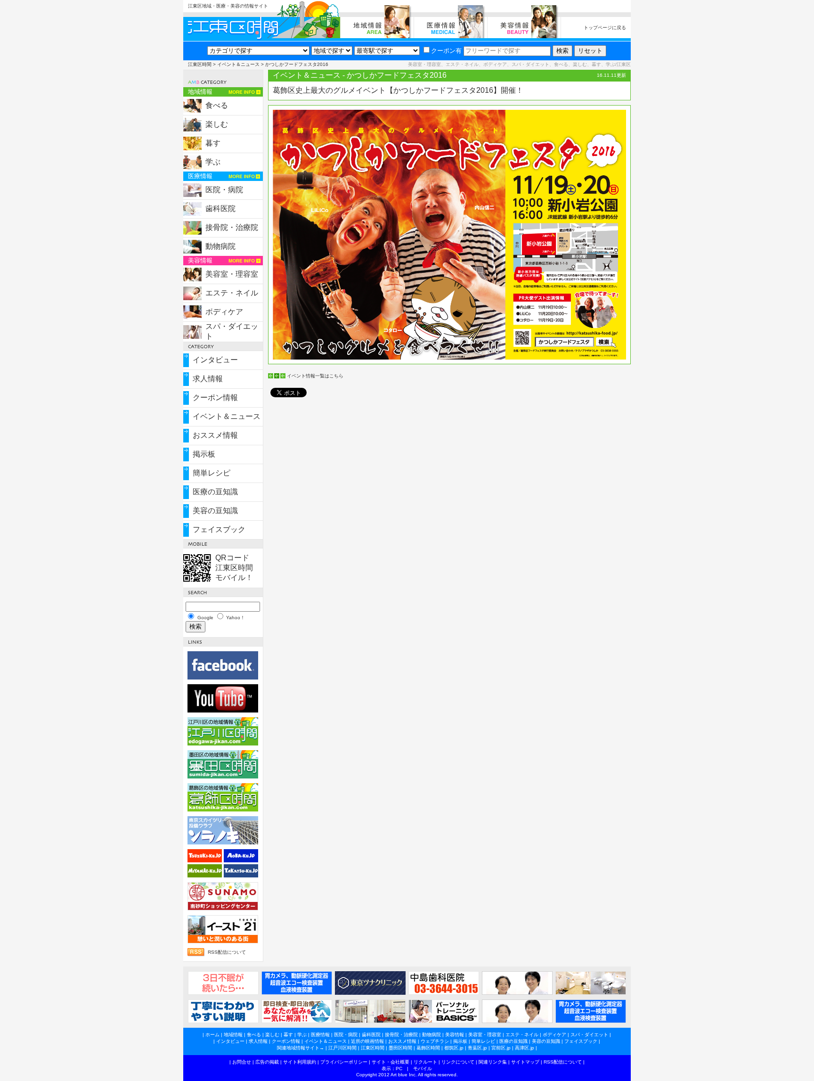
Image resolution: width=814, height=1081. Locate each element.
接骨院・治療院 (231, 227)
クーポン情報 (215, 397)
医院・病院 (224, 190)
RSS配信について (227, 952)
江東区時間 (200, 64)
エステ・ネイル (231, 293)
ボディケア (224, 312)
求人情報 (208, 379)
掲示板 (204, 454)
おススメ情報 (215, 435)
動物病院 (220, 246)
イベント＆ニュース (238, 64)
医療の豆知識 (215, 492)
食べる (216, 105)
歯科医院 (220, 209)
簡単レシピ (211, 473)
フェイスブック (219, 529)
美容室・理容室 (231, 274)
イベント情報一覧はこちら (315, 375)
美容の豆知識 (215, 511)
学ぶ (212, 162)
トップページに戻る (605, 27)
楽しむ (216, 124)
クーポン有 (446, 50)
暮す (212, 143)
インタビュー (215, 360)
